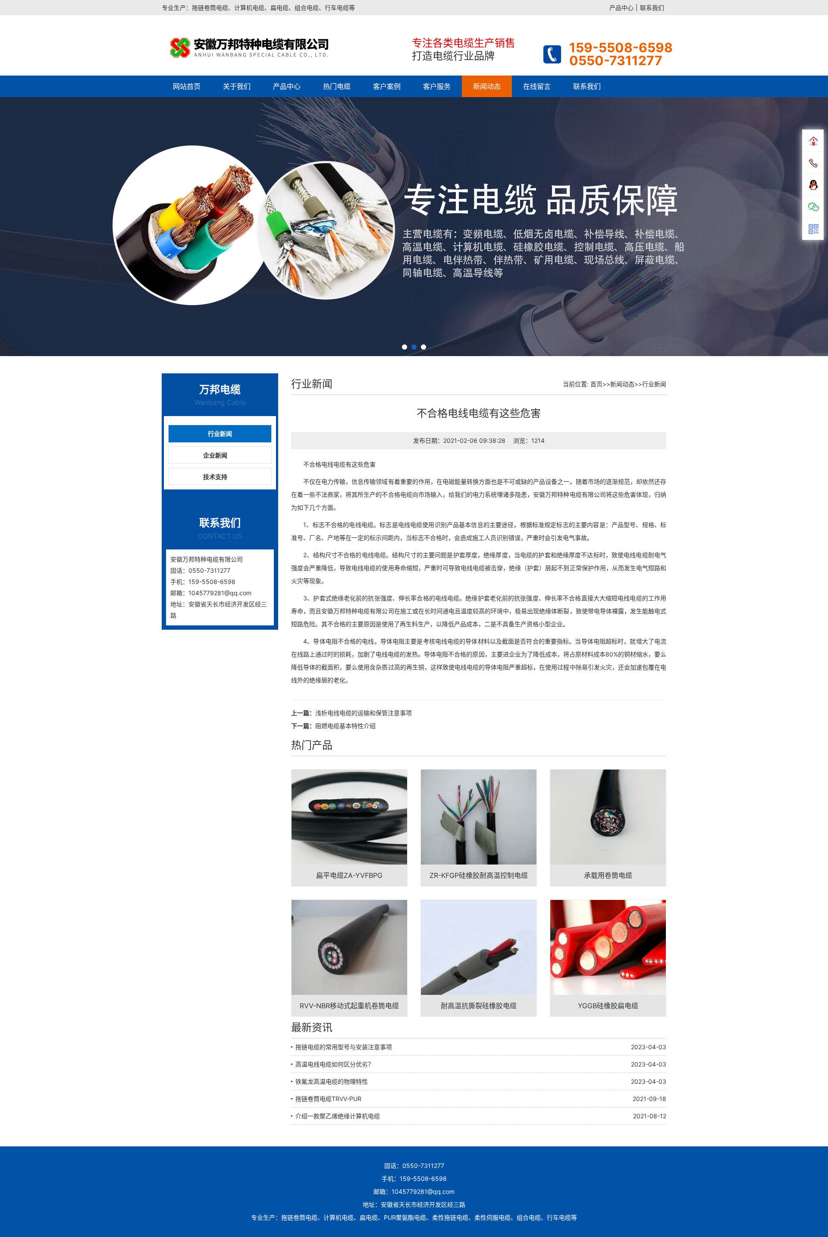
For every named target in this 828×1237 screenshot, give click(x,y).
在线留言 (537, 86)
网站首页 (187, 86)
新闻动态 (487, 86)
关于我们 (237, 86)
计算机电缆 (338, 1217)
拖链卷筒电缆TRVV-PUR (328, 1098)
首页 (596, 384)
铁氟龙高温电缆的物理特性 (331, 1081)
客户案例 (387, 86)
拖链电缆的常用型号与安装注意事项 (343, 1047)
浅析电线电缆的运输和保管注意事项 (363, 712)
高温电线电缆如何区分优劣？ (334, 1064)
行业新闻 (220, 433)
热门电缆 (337, 86)
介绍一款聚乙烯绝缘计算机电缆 (337, 1116)
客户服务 (437, 86)
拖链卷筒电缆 (299, 1217)
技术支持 (215, 476)
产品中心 (621, 7)
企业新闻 (215, 455)
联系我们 (652, 7)
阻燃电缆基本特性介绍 (345, 725)
